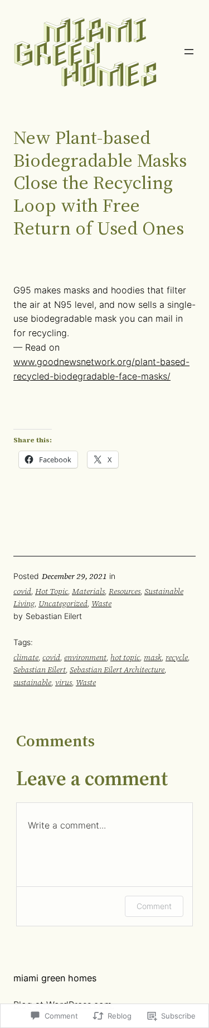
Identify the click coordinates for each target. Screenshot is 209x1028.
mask (153, 657)
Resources (124, 591)
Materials (88, 591)
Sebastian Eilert (39, 669)
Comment (154, 906)
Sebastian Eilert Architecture (117, 669)
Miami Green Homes (54, 978)
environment (85, 657)
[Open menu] (189, 51)
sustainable (32, 682)
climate (25, 657)
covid (22, 591)
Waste (101, 603)
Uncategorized (63, 603)
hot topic (125, 657)
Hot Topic (51, 591)
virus (63, 682)
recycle (177, 657)
